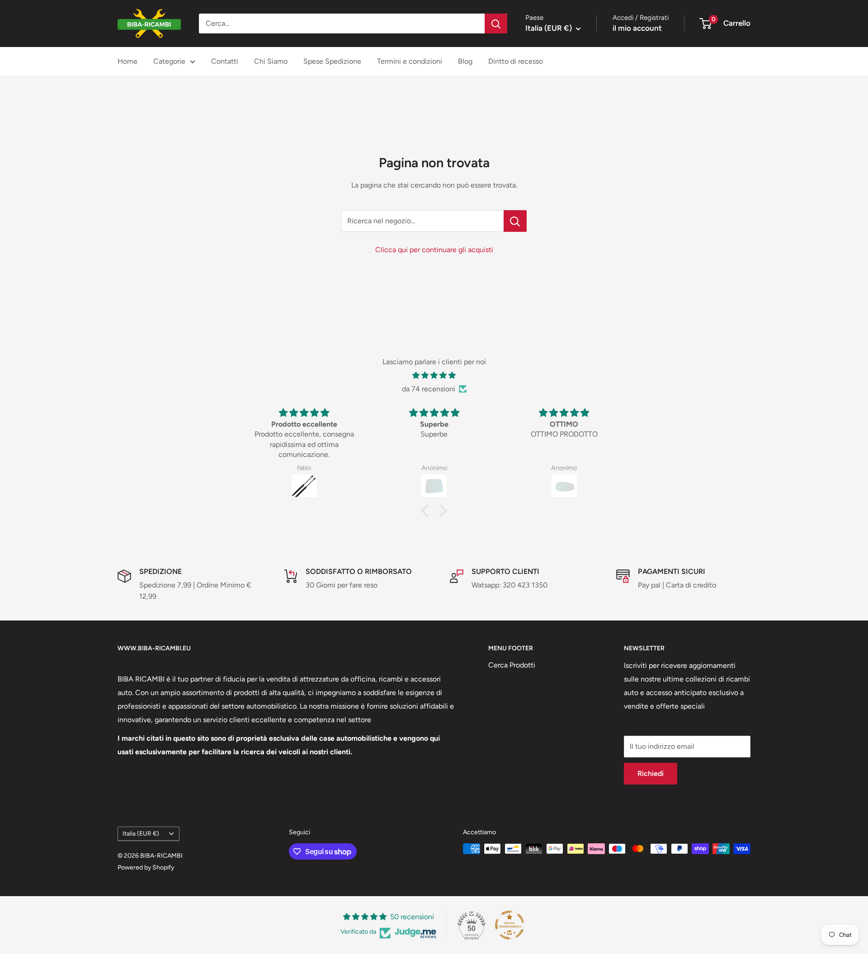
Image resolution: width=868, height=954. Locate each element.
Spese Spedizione (332, 61)
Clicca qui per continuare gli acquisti (434, 249)
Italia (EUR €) (141, 833)
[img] (434, 375)
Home (127, 61)
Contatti (224, 61)
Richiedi (650, 773)
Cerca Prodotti (511, 665)
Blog (465, 61)
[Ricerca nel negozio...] (515, 221)
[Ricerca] (496, 23)
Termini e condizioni (409, 61)
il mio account (637, 28)
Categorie (169, 61)
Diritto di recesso (515, 61)
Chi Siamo (271, 61)
